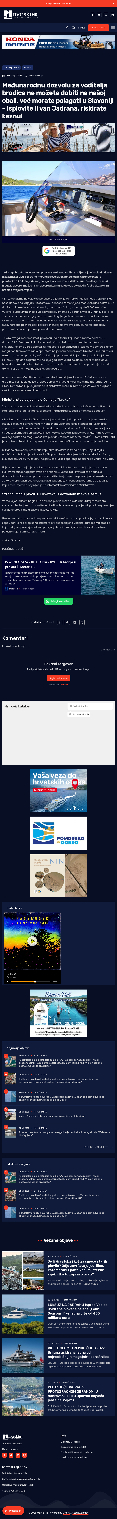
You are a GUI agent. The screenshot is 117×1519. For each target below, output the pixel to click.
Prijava (81, 27)
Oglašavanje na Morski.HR (73, 1447)
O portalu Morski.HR (70, 1441)
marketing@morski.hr (23, 1484)
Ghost (66, 1512)
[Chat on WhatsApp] (58, 601)
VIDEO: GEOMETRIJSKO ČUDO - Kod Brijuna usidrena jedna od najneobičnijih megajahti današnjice (78, 1352)
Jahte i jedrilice (11, 67)
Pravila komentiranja (13, 646)
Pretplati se (98, 27)
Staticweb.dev (80, 1512)
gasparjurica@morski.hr (28, 1479)
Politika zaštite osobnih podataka (77, 1452)
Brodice (27, 67)
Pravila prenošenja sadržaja (74, 1457)
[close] (113, 3)
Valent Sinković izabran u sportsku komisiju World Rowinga (52, 1116)
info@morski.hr (20, 1473)
